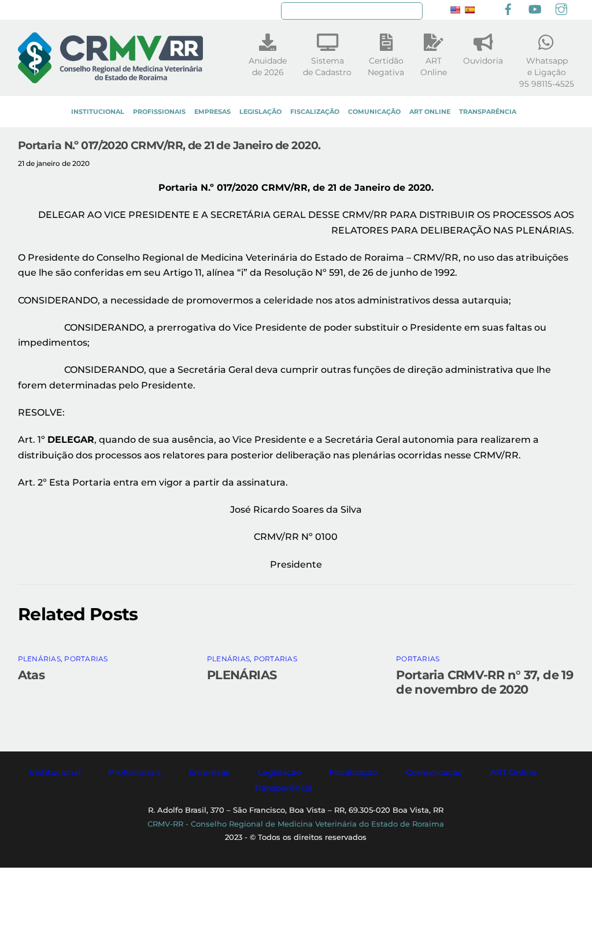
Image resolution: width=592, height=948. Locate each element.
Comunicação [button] (434, 772)
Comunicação (374, 112)
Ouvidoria (483, 60)
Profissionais (159, 112)
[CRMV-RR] (110, 77)
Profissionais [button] (135, 772)
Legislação (260, 112)
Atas (31, 675)
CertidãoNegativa (386, 66)
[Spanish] (469, 9)
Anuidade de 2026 (268, 66)
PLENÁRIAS (241, 675)
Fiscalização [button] (353, 772)
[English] (455, 9)
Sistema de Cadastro (327, 66)
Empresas (212, 112)
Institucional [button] (55, 772)
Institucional (97, 112)
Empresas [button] (209, 772)
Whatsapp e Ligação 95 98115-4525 (546, 72)
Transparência (487, 112)
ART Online (429, 112)
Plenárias (39, 658)
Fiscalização (314, 112)
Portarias (86, 658)
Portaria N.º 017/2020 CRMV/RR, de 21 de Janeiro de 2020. (169, 145)
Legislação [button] (279, 772)
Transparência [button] (283, 788)
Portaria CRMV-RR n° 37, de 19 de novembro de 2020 (484, 682)
